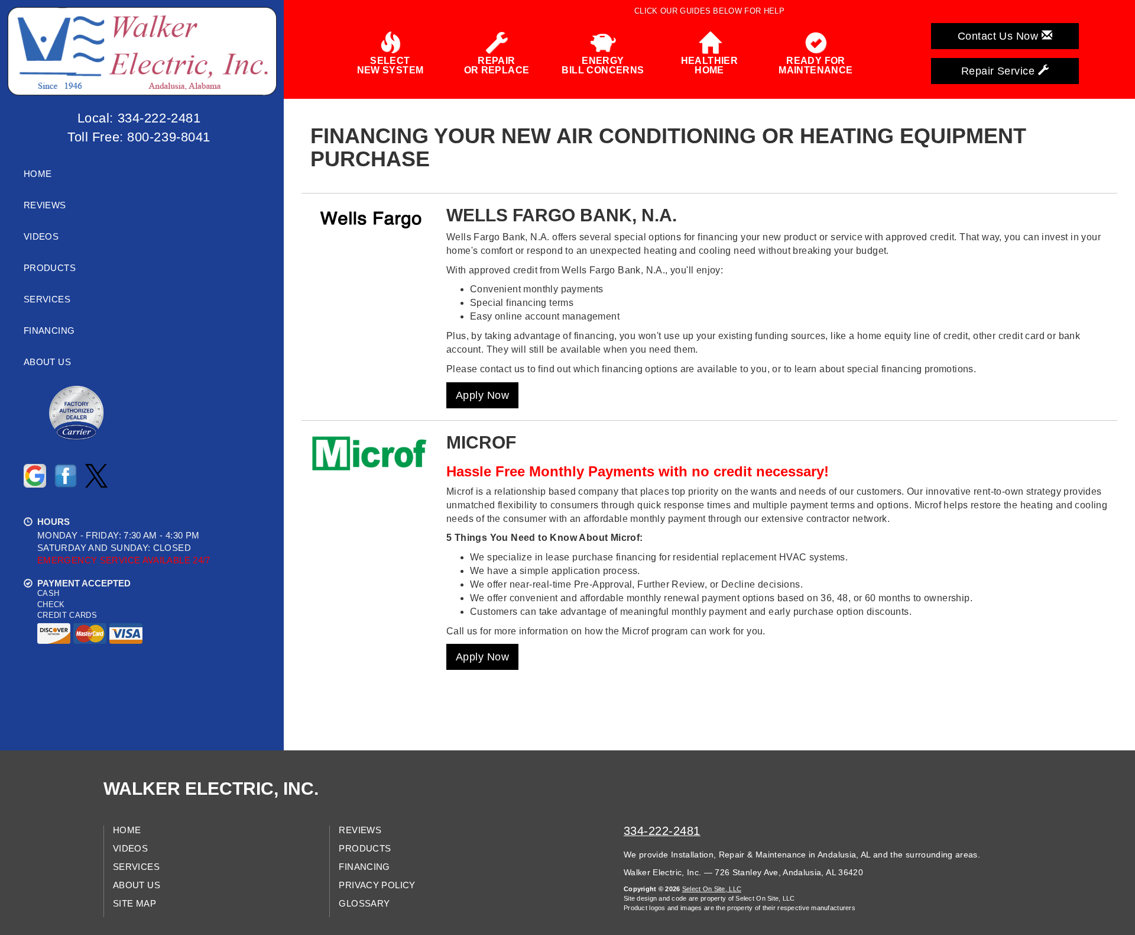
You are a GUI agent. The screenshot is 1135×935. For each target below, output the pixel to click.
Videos (41, 236)
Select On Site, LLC (711, 888)
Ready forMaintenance (815, 65)
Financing (49, 331)
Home (37, 174)
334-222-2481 (662, 830)
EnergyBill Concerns (603, 65)
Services (47, 299)
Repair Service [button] (999, 71)
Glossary (364, 903)
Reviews (45, 205)
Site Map (134, 903)
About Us (47, 362)
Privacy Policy (377, 885)
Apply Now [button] (482, 395)
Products (50, 268)
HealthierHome (709, 65)
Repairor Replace (497, 65)
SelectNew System (390, 65)
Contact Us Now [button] (1000, 36)
